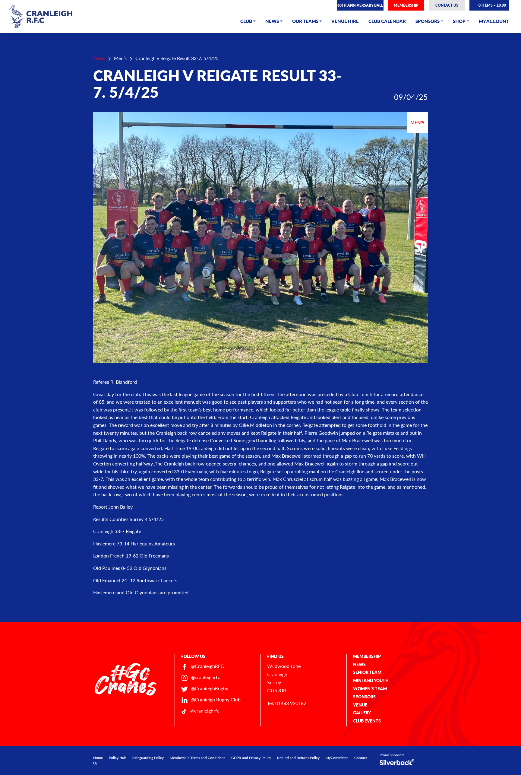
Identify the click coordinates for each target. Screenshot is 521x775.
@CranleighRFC (207, 665)
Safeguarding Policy (148, 757)
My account (494, 21)
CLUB (246, 21)
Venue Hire (345, 21)
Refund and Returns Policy (298, 757)
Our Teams (305, 21)
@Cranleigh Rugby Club (216, 699)
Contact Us (446, 5)
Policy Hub (117, 757)
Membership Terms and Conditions (197, 757)
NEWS (272, 21)
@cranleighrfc (205, 677)
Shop (459, 21)
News (99, 58)
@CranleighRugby (209, 688)
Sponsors (427, 21)
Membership (406, 5)
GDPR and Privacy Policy (251, 757)
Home (98, 757)
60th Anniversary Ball (360, 5)
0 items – (492, 5)
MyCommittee (337, 757)
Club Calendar (387, 21)
